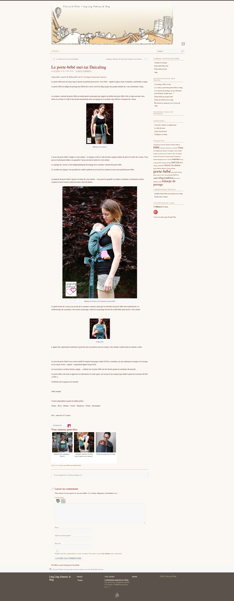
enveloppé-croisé (172, 151)
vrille (159, 182)
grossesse (163, 156)
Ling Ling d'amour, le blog (60, 578)
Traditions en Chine (160, 134)
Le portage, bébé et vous (162, 84)
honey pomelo (170, 156)
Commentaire (59, 497)
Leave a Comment (84, 71)
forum (155, 156)
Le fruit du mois (159, 128)
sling (155, 72)
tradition (169, 178)
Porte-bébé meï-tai (160, 69)
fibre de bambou (177, 154)
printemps (170, 175)
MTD (181, 163)
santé (155, 177)
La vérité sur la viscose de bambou (67, 59)
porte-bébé (67, 465)
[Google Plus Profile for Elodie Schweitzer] (155, 213)
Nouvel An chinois (172, 165)
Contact (55, 51)
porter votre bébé (101, 81)
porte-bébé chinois (76, 465)
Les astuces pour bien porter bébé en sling (168, 87)
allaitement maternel (159, 145)
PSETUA (176, 175)
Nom (57, 527)
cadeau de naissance (166, 148)
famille (180, 151)
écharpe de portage (160, 62)
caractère (175, 148)
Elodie (56, 71)
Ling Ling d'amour (160, 131)
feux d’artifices (167, 154)
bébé (156, 147)
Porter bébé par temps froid (163, 96)
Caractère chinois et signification (165, 125)
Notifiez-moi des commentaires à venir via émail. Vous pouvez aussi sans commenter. (88, 553)
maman (164, 163)
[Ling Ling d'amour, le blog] (112, 44)
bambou (172, 145)
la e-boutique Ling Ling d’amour (93, 77)
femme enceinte (158, 154)
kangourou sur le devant (165, 159)
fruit (158, 156)
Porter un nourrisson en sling (163, 100)
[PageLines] (117, 597)
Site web (58, 543)
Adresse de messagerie (63, 535)
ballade (168, 145)
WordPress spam (57, 565)
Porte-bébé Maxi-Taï (161, 66)
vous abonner (105, 553)
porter (155, 175)
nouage (155, 165)
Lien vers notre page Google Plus (165, 217)
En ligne (160, 207)
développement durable (160, 151)
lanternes (176, 159)
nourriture (161, 165)
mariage (168, 163)
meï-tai (61, 465)
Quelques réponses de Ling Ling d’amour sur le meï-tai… (124, 59)
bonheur (177, 145)
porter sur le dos (162, 175)
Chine (180, 147)
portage (173, 168)
